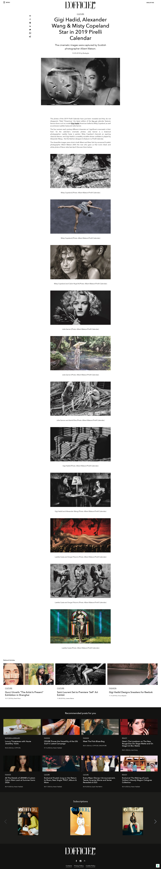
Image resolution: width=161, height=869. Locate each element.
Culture (80, 14)
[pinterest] (30, 23)
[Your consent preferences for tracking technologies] (158, 866)
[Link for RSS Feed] (85, 861)
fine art (94, 121)
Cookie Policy (90, 866)
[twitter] (30, 30)
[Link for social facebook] (76, 861)
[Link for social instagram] (80, 861)
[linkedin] (30, 26)
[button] (155, 822)
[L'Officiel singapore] (80, 5)
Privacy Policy (78, 866)
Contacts (69, 866)
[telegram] (30, 37)
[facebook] (30, 19)
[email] (30, 16)
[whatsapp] (30, 33)
